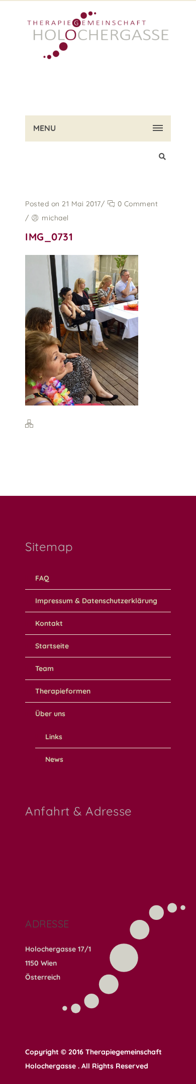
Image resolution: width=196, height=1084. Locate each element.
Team (44, 668)
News (54, 759)
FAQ (42, 578)
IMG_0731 (49, 236)
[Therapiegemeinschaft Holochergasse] (98, 20)
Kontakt (49, 623)
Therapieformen (62, 691)
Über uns (50, 713)
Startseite (52, 645)
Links (53, 736)
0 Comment (136, 203)
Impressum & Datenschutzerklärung (96, 600)
